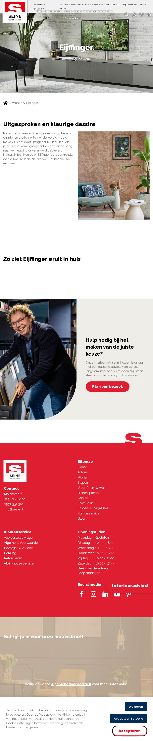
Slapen (83, 482)
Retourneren (13, 558)
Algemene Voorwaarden (21, 543)
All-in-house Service (18, 563)
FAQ (118, 5)
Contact (142, 5)
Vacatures (132, 5)
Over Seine (64, 5)
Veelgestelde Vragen (19, 537)
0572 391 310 (13, 504)
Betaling (10, 553)
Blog (124, 5)
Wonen (17, 103)
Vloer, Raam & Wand (93, 488)
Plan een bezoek (107, 386)
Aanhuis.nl (109, 5)
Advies (83, 472)
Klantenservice (88, 513)
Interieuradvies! (130, 585)
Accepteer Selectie (128, 718)
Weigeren (136, 706)
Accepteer (129, 734)
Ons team (76, 5)
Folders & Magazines (92, 5)
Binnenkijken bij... (89, 493)
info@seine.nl (39, 5)
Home (5, 103)
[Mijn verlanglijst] (141, 15)
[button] (134, 15)
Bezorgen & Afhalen (18, 548)
